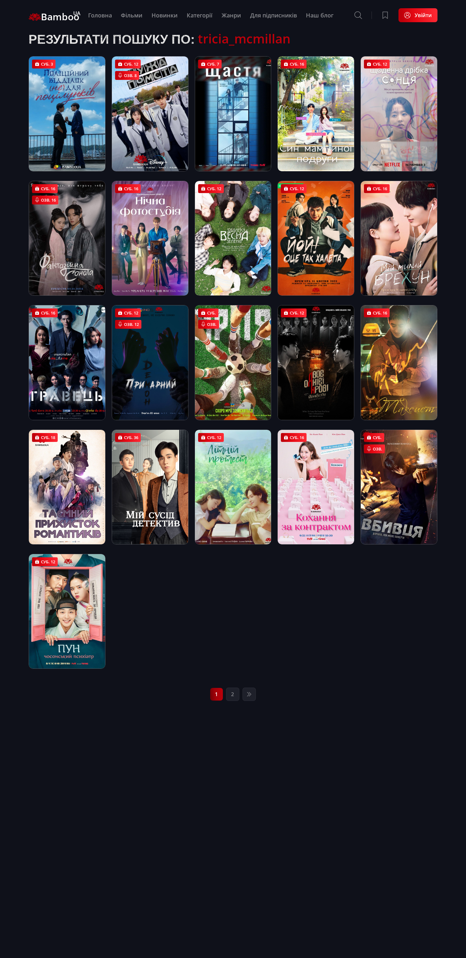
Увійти (423, 15)
